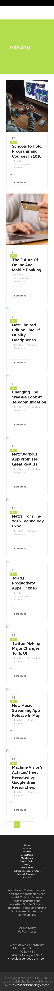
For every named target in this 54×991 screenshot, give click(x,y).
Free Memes (27, 868)
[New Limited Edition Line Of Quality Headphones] (8, 309)
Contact (27, 877)
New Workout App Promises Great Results (25, 459)
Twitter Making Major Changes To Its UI (26, 648)
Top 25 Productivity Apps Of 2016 (24, 583)
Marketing (35, 407)
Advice (33, 345)
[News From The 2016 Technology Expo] (8, 500)
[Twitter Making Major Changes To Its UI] (8, 627)
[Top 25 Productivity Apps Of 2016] (8, 562)
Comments (19, 167)
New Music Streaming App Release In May (26, 710)
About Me (27, 848)
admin (20, 161)
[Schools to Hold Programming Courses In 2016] (27, 105)
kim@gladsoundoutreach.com (27, 958)
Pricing (27, 864)
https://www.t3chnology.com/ (29, 985)
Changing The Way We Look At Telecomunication (29, 397)
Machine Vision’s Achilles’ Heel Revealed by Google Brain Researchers (27, 777)
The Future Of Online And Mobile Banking (26, 265)
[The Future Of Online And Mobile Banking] (27, 219)
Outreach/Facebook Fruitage (27, 871)
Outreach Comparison (27, 874)
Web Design (27, 858)
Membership (23, 164)
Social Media (27, 855)
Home (27, 845)
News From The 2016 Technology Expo (28, 521)
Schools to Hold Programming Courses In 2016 (27, 151)
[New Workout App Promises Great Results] (8, 438)
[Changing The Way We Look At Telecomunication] (8, 376)
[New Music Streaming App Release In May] (8, 689)
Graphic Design (27, 861)
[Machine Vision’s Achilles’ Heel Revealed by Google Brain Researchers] (8, 751)
